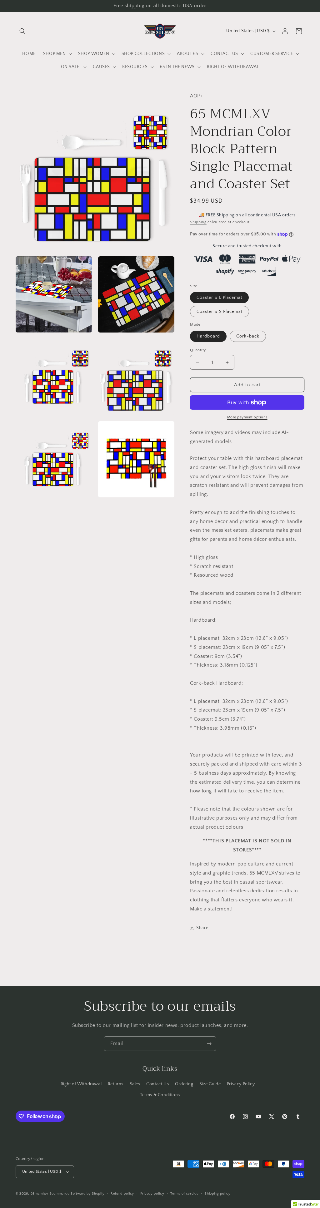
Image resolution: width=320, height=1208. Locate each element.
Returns (115, 1084)
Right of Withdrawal (81, 1084)
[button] (22, 31)
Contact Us (157, 1084)
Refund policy (122, 1194)
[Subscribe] (209, 1043)
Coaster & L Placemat (219, 297)
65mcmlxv (39, 1194)
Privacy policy (152, 1194)
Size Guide (210, 1084)
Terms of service (184, 1194)
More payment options (247, 417)
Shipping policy (218, 1194)
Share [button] (202, 927)
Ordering (184, 1084)
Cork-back (247, 336)
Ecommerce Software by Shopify (76, 1194)
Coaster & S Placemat (219, 311)
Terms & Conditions (160, 1094)
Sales (135, 1084)
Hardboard (208, 336)
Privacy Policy (241, 1084)
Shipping (198, 222)
